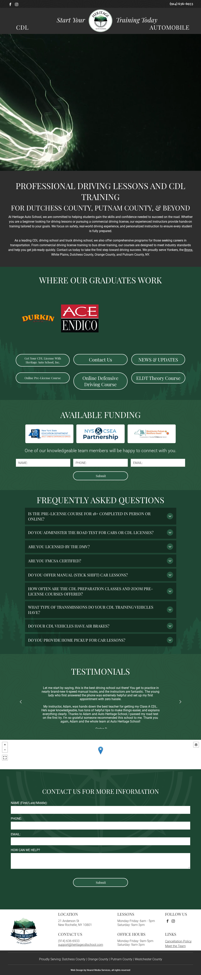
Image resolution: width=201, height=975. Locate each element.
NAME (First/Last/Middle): (29, 803)
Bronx (188, 250)
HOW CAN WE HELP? (25, 850)
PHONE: (16, 818)
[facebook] (10, 5)
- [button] (4, 749)
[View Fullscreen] (4, 757)
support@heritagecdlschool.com (80, 945)
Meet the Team (175, 946)
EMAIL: (16, 834)
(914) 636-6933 (68, 941)
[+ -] (100, 754)
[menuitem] (20, 27)
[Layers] (196, 744)
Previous (21, 701)
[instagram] (16, 5)
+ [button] (4, 744)
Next (180, 701)
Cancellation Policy (178, 941)
